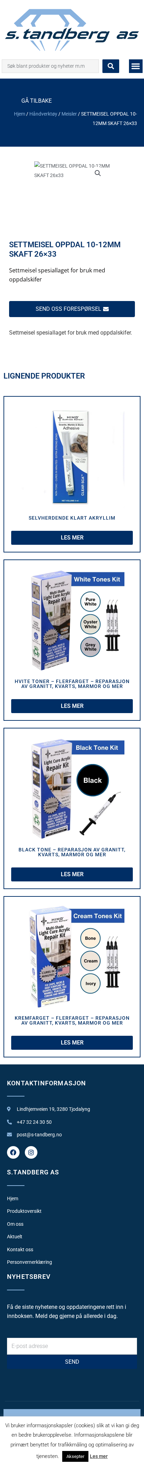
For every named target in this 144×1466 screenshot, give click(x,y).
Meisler (69, 114)
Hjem (19, 114)
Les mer (99, 1456)
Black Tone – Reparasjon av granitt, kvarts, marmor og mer (72, 852)
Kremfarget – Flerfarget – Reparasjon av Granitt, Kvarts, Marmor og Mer (72, 1020)
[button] (136, 66)
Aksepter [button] (75, 1456)
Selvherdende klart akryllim (72, 518)
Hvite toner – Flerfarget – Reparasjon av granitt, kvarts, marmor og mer (72, 684)
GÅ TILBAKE (36, 100)
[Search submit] (110, 66)
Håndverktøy (43, 114)
